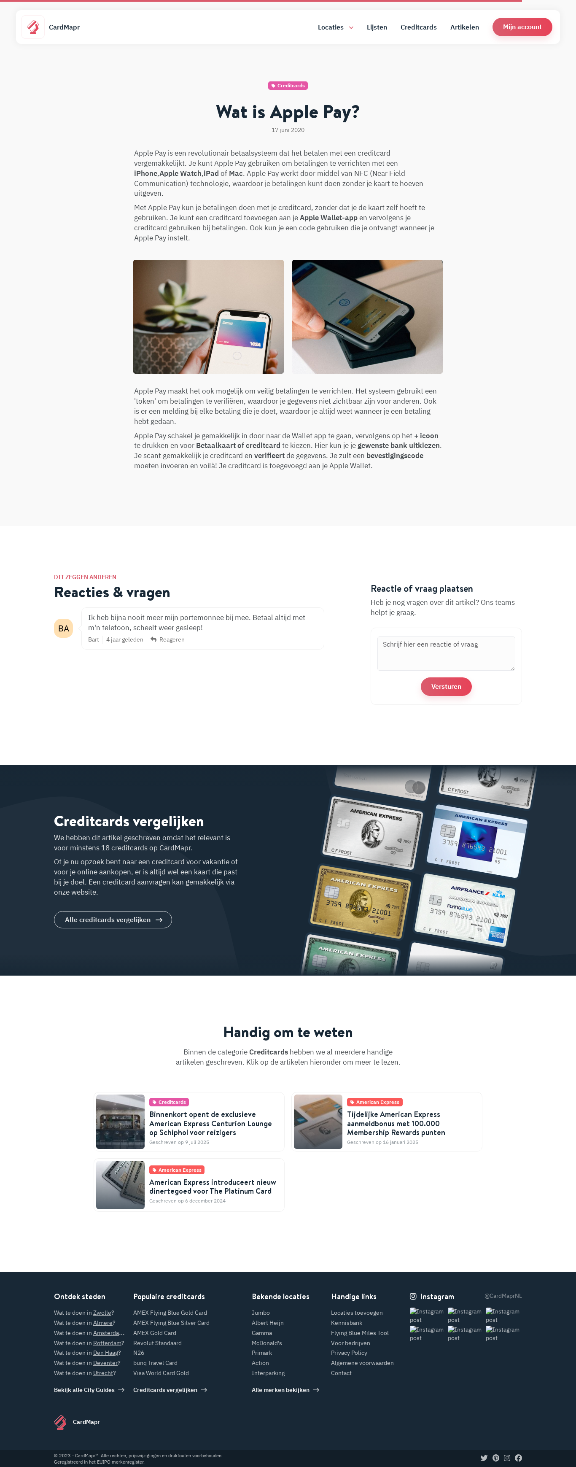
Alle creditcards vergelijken (108, 919)
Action (260, 1363)
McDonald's (267, 1343)
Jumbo (261, 1312)
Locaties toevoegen (357, 1312)
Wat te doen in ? (84, 1312)
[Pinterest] (496, 1458)
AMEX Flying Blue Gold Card (170, 1312)
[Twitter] (484, 1458)
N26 (138, 1352)
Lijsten (377, 27)
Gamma (262, 1333)
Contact (341, 1373)
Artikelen (464, 27)
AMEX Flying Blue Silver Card (171, 1323)
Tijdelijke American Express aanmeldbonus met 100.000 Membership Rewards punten (396, 1123)
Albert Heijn (268, 1323)
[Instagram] (507, 1458)
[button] (522, 26)
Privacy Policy (349, 1352)
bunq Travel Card (155, 1363)
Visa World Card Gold (161, 1373)
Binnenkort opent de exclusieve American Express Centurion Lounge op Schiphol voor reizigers (210, 1123)
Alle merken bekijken (281, 1390)
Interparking (268, 1373)
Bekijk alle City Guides (84, 1390)
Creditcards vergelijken (165, 1390)
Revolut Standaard (157, 1343)
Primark (262, 1352)
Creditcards (419, 27)
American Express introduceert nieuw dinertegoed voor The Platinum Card (212, 1187)
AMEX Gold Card (154, 1333)
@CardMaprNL (503, 1296)
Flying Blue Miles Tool (360, 1333)
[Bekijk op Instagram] (428, 1316)
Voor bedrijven (350, 1343)
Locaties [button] (331, 27)
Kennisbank (346, 1323)
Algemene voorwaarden (362, 1363)
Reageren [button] (171, 639)
